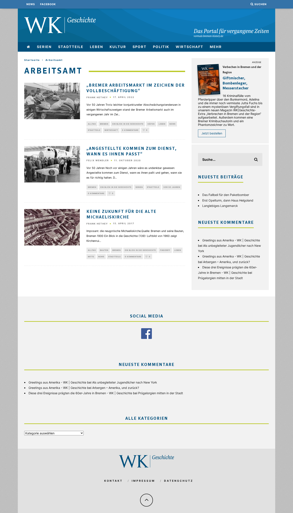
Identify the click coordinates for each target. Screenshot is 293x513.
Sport (139, 47)
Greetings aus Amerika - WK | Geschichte (231, 240)
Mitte (91, 257)
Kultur (118, 47)
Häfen (151, 124)
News (30, 4)
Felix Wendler (97, 160)
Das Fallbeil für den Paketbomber (225, 195)
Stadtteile (70, 47)
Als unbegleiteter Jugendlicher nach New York (124, 382)
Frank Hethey (97, 97)
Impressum (143, 480)
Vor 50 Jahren (171, 187)
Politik (161, 47)
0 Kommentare (130, 130)
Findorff (165, 250)
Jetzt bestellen (211, 133)
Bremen (104, 124)
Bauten (104, 250)
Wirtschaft (189, 47)
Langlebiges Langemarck (220, 206)
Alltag (92, 124)
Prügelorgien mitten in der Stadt (220, 278)
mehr (216, 47)
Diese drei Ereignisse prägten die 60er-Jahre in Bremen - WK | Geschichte (80, 393)
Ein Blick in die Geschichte (127, 124)
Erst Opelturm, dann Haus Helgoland (227, 200)
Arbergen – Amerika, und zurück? (226, 262)
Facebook (48, 4)
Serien (44, 47)
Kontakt (113, 480)
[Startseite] (28, 47)
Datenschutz (178, 480)
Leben (96, 47)
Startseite (32, 60)
